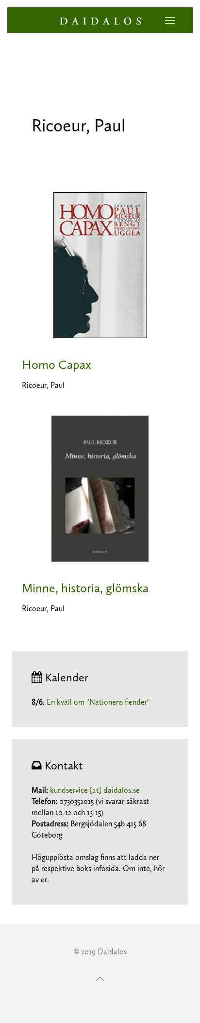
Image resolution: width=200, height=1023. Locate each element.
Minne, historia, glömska (85, 588)
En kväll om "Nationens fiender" (98, 702)
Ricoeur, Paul (43, 385)
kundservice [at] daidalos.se (95, 790)
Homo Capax (56, 364)
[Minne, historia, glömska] (100, 488)
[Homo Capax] (100, 264)
